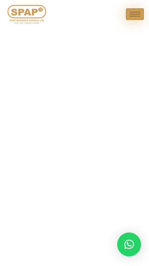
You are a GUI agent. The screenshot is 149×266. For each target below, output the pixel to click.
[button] (129, 244)
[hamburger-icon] (135, 14)
